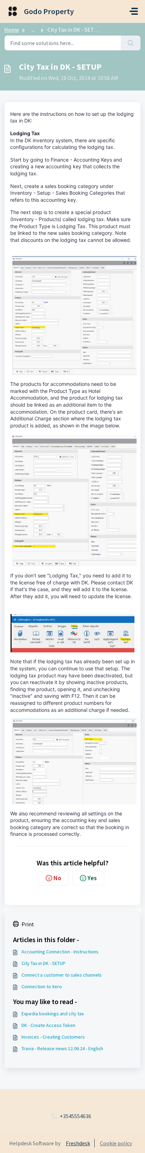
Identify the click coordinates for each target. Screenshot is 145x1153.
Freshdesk (78, 1143)
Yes (92, 878)
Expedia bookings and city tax (52, 1013)
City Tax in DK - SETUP (43, 963)
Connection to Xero (41, 986)
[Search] (131, 43)
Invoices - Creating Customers (53, 1037)
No (57, 878)
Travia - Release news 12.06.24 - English (62, 1048)
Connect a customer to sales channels (61, 975)
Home (11, 29)
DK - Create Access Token (48, 1025)
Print (27, 924)
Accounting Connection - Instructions (60, 951)
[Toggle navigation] (134, 11)
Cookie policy (116, 1143)
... (33, 29)
